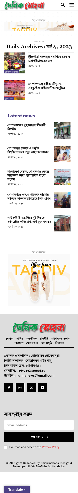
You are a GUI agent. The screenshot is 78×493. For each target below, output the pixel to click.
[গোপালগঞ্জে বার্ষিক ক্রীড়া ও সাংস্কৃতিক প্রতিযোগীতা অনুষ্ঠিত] (14, 90)
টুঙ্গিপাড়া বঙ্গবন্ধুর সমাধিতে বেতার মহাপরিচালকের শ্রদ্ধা (49, 58)
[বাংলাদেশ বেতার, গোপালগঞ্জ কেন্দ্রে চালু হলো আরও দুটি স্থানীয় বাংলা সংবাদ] (62, 177)
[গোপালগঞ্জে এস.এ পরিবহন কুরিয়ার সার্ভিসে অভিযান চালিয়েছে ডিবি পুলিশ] (62, 200)
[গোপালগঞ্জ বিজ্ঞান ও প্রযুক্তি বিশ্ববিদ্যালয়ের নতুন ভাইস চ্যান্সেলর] (62, 154)
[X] (31, 387)
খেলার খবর (9, 98)
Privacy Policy (50, 447)
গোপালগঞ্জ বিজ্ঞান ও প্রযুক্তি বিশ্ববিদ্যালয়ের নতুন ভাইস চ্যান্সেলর (27, 150)
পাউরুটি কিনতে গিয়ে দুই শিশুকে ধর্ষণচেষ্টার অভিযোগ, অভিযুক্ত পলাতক (29, 219)
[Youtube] (42, 387)
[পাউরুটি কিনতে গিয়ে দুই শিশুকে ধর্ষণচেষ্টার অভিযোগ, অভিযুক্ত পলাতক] (62, 223)
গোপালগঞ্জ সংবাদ (11, 72)
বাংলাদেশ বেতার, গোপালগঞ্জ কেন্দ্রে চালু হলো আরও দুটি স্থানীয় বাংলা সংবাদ (28, 175)
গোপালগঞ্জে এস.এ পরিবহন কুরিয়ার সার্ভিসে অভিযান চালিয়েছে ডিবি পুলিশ (29, 196)
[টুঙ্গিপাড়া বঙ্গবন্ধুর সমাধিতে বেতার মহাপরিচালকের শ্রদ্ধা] (14, 62)
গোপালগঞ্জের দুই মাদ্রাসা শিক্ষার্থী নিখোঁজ (26, 127)
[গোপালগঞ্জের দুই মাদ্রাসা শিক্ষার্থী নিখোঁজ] (62, 130)
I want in (36, 437)
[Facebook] (8, 387)
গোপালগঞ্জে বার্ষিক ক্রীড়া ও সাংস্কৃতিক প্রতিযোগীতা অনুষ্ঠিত (46, 85)
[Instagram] (20, 387)
